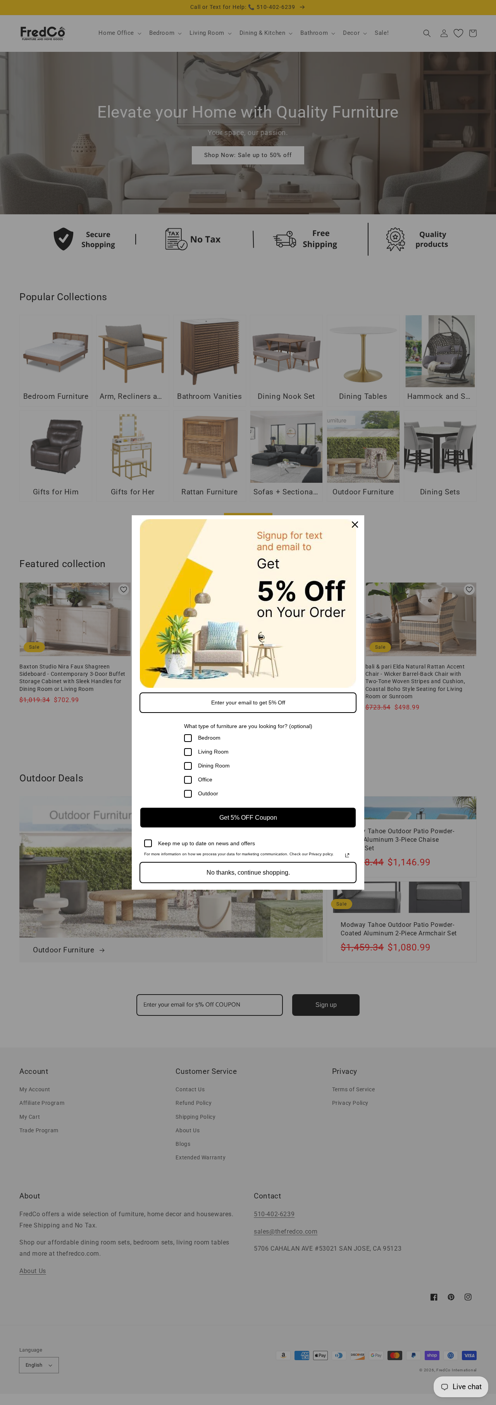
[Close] (355, 524)
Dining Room (214, 765)
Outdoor (208, 793)
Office (205, 779)
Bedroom (209, 738)
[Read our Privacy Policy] (347, 855)
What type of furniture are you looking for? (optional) (248, 726)
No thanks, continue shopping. (248, 872)
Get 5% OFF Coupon (248, 817)
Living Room (213, 752)
